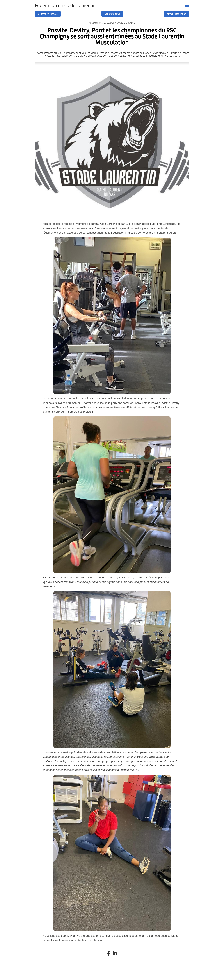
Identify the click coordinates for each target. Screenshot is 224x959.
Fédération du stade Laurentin (65, 5)
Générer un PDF (112, 13)
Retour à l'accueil (49, 13)
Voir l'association (177, 13)
